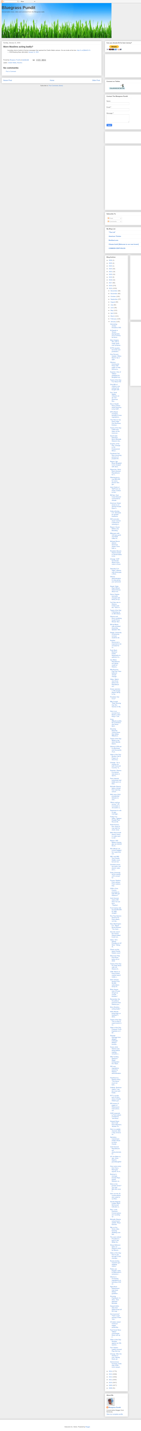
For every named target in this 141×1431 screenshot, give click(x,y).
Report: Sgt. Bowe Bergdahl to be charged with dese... (116, 464)
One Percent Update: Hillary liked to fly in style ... (115, 356)
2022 (111, 271)
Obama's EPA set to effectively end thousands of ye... (115, 749)
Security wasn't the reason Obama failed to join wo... (115, 934)
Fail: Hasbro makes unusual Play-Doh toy (116, 1349)
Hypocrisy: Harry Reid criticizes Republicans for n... (115, 472)
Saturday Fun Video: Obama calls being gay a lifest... (115, 571)
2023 (111, 269)
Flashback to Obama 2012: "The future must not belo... (115, 1081)
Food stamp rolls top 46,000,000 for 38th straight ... (116, 910)
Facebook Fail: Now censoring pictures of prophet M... (115, 456)
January (113, 321)
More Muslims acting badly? (115, 1008)
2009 (111, 1385)
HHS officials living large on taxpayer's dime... (115, 1014)
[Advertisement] (117, 65)
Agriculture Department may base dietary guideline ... (114, 1290)
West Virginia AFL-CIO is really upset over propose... (116, 342)
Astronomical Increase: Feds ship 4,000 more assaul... (115, 1364)
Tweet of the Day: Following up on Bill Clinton (116, 612)
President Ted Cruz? (114, 697)
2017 (111, 283)
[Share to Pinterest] (45, 60)
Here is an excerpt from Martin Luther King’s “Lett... (115, 713)
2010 (111, 1382)
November (114, 293)
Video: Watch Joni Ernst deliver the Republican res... (114, 682)
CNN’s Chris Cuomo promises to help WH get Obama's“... (115, 892)
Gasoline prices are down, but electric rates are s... (115, 867)
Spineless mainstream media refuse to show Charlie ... (115, 1140)
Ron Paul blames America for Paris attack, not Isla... (115, 918)
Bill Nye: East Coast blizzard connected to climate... (115, 497)
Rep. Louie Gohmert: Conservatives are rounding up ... (115, 1213)
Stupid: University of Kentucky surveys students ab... (115, 635)
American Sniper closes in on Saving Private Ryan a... (115, 505)
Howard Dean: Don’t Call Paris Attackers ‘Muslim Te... (115, 1123)
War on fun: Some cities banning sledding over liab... (115, 1230)
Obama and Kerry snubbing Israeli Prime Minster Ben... (116, 619)
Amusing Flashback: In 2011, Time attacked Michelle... (115, 1299)
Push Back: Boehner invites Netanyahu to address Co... (115, 653)
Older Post (96, 80)
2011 (110, 1379)
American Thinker (115, 236)
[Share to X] (41, 60)
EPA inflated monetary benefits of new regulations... (116, 414)
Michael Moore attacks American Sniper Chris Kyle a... (115, 544)
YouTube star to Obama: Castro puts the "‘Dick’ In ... (115, 604)
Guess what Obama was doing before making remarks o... (115, 1050)
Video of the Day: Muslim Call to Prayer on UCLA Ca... (115, 757)
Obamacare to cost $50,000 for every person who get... (115, 481)
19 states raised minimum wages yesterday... (115, 1324)
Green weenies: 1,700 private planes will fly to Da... (115, 691)
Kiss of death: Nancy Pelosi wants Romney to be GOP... (115, 406)
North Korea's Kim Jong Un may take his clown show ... (115, 827)
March (113, 316)
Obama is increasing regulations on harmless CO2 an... (115, 1280)
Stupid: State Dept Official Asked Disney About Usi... (115, 588)
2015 (111, 288)
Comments (113, 221)
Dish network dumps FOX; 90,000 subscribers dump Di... (115, 983)
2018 (111, 280)
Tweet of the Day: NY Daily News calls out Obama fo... (116, 966)
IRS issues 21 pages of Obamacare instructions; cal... (115, 1107)
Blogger (87, 1427)
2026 (111, 260)
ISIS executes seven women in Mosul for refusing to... (115, 521)
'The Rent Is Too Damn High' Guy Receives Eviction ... (115, 422)
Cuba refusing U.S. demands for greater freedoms (115, 513)
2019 (111, 277)
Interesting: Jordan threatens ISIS (115, 325)
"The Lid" (112, 232)
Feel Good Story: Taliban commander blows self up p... (115, 1333)
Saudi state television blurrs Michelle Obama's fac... (115, 438)
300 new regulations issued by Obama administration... (115, 1071)
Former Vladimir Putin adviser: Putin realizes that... (115, 883)
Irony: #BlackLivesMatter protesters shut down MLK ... (115, 722)
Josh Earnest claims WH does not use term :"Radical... (115, 901)
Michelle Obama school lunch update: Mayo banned (115, 1221)
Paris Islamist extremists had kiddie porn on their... (115, 781)
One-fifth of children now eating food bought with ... (115, 387)
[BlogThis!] (39, 60)
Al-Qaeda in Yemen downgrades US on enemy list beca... (115, 334)
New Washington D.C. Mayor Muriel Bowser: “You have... (115, 926)
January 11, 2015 (33, 52)
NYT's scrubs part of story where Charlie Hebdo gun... (115, 1098)
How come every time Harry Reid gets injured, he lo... (115, 1168)
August (113, 302)
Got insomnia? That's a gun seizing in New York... (115, 1316)
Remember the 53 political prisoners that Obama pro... (115, 1001)
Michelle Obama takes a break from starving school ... (115, 789)
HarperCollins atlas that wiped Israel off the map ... (116, 1308)
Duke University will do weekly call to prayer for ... (115, 875)
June (112, 307)
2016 (111, 285)
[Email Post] (33, 60)
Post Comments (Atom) (56, 85)
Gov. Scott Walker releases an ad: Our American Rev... (114, 397)
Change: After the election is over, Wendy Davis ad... (116, 1356)
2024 (111, 266)
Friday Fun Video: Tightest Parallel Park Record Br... (115, 819)
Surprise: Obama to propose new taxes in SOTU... (115, 773)
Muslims (19, 62)
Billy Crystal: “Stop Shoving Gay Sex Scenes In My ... (115, 705)
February (114, 319)
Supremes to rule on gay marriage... (115, 812)
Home (52, 80)
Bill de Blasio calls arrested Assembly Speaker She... (115, 627)
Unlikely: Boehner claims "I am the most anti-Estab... (116, 1090)
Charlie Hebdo (12, 62)
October (113, 296)
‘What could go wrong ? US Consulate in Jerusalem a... (115, 805)
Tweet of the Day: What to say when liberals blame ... (116, 741)
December (114, 291)
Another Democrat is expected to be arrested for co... (115, 644)
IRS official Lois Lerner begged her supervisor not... (115, 851)
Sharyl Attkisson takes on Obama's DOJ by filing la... (115, 1247)
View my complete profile (115, 1414)
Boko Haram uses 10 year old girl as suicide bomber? (115, 993)
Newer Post (7, 80)
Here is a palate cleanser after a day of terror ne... (115, 1131)
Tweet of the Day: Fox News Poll (116, 381)
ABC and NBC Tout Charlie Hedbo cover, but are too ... (115, 859)
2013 (111, 1374)
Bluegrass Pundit (18, 7)
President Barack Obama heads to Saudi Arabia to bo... (116, 553)
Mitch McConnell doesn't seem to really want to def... (115, 835)
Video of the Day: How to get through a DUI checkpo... (115, 1255)
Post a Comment (11, 71)
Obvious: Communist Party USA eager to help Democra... (115, 365)
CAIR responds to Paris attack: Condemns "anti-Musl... (115, 1115)
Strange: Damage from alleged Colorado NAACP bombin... (115, 1040)
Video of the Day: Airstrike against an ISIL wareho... (115, 1342)
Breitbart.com (113, 240)
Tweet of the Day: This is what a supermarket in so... (116, 1022)
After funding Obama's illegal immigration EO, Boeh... (114, 1060)
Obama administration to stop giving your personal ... (115, 580)
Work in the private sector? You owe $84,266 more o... (115, 1187)
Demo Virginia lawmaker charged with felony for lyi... (115, 596)
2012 (111, 1377)
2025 (111, 263)
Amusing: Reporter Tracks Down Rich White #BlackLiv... (115, 732)
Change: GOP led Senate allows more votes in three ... (115, 562)
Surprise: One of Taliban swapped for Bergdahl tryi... (115, 374)
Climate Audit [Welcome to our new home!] (124, 244)
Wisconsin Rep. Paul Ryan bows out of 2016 (115, 958)
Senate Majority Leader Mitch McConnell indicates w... (115, 1204)
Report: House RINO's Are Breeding (115, 528)
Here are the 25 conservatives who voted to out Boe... (115, 1196)
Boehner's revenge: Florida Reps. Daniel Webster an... (115, 1177)
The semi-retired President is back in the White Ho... (115, 1239)
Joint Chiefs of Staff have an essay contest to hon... (115, 489)
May (112, 310)
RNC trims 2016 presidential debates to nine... (115, 797)
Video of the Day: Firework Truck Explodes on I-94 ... (115, 1030)
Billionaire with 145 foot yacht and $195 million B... (115, 535)
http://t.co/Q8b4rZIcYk (83, 50)
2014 (111, 1371)
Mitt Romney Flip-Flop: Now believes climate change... (115, 673)
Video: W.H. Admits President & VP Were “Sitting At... (115, 943)
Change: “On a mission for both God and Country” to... (115, 765)
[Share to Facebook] (43, 60)
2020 (111, 274)
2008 (111, 1388)
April (112, 313)
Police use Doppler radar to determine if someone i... (115, 1271)
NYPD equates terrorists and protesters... (115, 349)
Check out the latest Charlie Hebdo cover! (115, 951)
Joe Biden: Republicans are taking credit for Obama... (115, 663)
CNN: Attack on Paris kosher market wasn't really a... (115, 974)
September (114, 299)
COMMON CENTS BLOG (117, 248)
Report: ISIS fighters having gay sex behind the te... (116, 843)
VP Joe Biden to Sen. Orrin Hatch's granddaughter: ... (115, 1160)
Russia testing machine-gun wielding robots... (115, 1263)
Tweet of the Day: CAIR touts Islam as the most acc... (116, 430)
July (112, 305)
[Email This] (37, 60)
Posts (111, 218)
